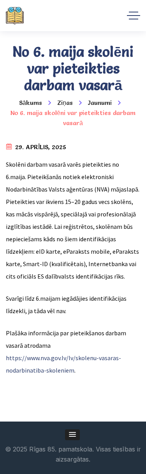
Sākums (30, 102)
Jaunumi (100, 102)
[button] (72, 434)
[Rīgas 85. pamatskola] (15, 15)
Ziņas (65, 102)
